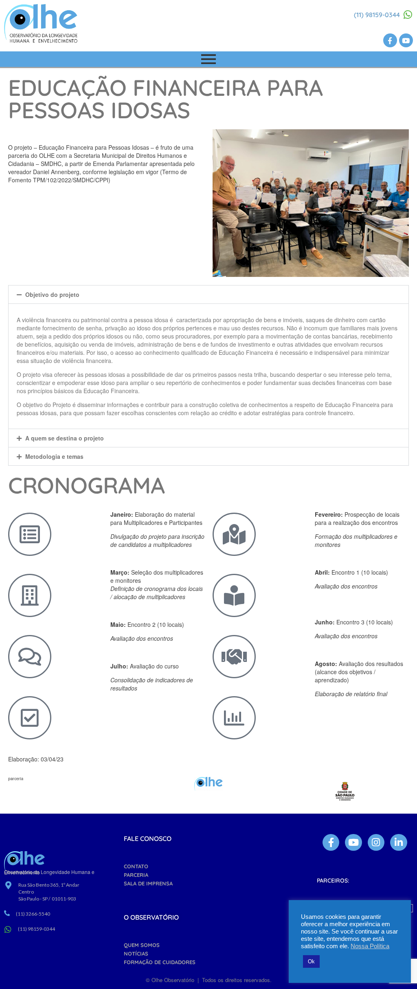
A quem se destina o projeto (64, 438)
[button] (208, 294)
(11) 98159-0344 (377, 15)
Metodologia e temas (54, 456)
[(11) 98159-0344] (408, 15)
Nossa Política (370, 946)
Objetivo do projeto (52, 294)
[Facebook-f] (390, 40)
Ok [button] (311, 961)
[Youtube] (406, 40)
